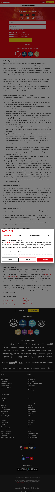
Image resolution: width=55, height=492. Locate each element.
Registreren (50, 2)
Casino (29, 374)
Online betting (4, 379)
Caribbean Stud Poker (11, 276)
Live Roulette (4, 401)
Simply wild (30, 407)
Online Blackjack (31, 377)
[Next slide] (52, 5)
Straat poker (26, 300)
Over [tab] (48, 235)
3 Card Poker (47, 274)
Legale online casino (6, 431)
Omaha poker (6, 303)
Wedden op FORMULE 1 (7, 383)
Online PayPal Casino (6, 429)
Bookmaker (4, 381)
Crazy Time (4, 405)
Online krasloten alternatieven (35, 383)
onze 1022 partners (10, 242)
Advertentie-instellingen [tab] (34, 235)
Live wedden (4, 390)
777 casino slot (31, 392)
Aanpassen (27, 259)
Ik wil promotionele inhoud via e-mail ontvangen (19, 34)
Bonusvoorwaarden (32, 429)
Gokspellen (4, 435)
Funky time (4, 407)
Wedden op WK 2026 (6, 387)
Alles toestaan (44, 259)
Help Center (30, 422)
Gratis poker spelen (8, 300)
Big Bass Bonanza (32, 411)
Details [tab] (20, 235)
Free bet (3, 392)
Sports (3, 374)
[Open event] (27, 447)
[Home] (7, 2)
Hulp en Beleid (32, 420)
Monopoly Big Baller (6, 416)
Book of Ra (30, 413)
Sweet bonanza (31, 401)
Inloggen (43, 2)
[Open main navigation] (2, 2)
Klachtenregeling (32, 435)
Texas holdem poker (28, 302)
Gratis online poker (8, 299)
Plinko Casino (31, 416)
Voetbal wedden (5, 377)
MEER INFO (27, 44)
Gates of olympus (32, 403)
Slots (29, 398)
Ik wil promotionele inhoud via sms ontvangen (19, 36)
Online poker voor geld (9, 305)
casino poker (10, 91)
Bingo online (31, 387)
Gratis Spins (4, 424)
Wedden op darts (5, 385)
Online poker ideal (7, 302)
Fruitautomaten (31, 385)
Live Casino (4, 398)
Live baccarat (4, 413)
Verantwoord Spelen (33, 433)
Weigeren (10, 259)
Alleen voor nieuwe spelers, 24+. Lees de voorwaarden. (27, 48)
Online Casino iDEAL (6, 433)
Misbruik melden (5, 394)
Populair (3, 420)
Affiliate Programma (33, 437)
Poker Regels (26, 299)
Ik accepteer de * (17, 32)
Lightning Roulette (5, 409)
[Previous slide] (2, 5)
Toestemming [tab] (7, 235)
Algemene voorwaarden (33, 427)
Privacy (29, 424)
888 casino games (32, 390)
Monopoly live (4, 411)
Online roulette (31, 379)
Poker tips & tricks (27, 303)
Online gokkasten (32, 381)
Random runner (31, 409)
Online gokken (4, 422)
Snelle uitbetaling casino (7, 427)
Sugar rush (30, 405)
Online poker (4, 403)
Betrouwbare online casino (7, 437)
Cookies (29, 431)
